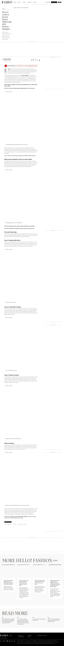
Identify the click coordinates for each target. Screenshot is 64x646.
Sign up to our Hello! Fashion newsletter (19, 516)
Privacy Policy (21, 642)
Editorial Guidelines (53, 642)
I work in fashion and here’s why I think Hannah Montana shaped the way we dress (23, 583)
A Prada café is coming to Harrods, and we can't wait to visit (21, 228)
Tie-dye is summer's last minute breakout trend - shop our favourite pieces (40, 582)
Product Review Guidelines (47, 643)
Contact (30, 635)
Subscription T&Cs (40, 635)
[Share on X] (35, 60)
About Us (20, 635)
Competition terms (42, 642)
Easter (14, 524)
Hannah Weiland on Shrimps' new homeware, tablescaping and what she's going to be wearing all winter (8, 620)
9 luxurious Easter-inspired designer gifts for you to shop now (22, 88)
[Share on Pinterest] (37, 60)
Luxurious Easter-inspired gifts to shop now (39, 619)
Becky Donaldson (7, 58)
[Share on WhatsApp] (31, 60)
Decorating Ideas (22, 524)
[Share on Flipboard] (39, 60)
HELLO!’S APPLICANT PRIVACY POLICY (25, 643)
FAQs (29, 636)
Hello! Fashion (5, 9)
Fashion (14, 2)
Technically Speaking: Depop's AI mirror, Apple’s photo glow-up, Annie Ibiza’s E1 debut (9, 582)
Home (3, 8)
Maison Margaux (25, 75)
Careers (37, 643)
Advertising (21, 636)
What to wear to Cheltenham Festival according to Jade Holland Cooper (54, 620)
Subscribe (54, 2)
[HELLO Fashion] (7, 2)
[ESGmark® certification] (10, 635)
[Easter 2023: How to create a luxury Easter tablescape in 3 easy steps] (59, 2)
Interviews (7, 524)
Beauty (19, 2)
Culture (23, 2)
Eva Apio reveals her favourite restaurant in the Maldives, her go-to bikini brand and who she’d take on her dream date (23, 621)
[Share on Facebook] (33, 60)
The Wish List (29, 2)
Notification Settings (31, 642)
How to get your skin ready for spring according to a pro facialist (21, 226)
